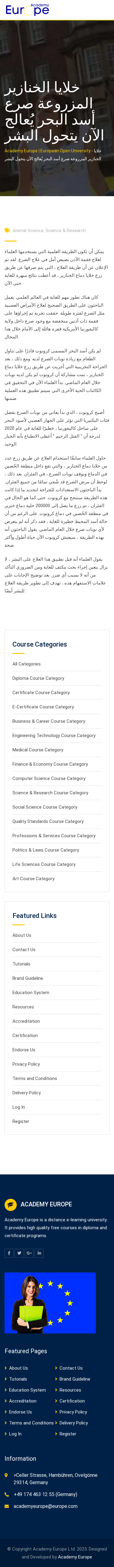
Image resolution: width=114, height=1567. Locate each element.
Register (20, 1121)
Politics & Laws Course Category (45, 850)
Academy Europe (75, 1557)
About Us (21, 935)
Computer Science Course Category (48, 778)
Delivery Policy (26, 1093)
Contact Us (24, 949)
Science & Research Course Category (50, 793)
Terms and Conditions (34, 1078)
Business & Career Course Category (48, 721)
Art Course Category (33, 878)
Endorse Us (23, 1050)
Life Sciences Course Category (43, 864)
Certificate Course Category (41, 692)
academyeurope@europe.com (46, 1506)
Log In (18, 1107)
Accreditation (26, 1021)
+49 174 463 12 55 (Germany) (45, 1494)
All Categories (26, 664)
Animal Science (28, 230)
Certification (25, 1035)
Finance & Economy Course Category (50, 764)
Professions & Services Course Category (53, 835)
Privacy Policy (26, 1064)
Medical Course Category (37, 750)
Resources (23, 1007)
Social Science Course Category (44, 807)
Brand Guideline (27, 978)
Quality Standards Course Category (48, 821)
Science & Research (66, 230)
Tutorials (21, 964)
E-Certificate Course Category (43, 707)
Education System (30, 992)
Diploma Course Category (38, 678)
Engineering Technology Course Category (53, 735)
